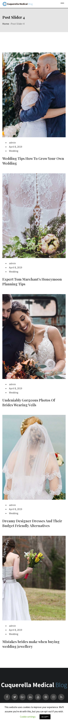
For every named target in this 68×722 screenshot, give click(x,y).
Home (5, 23)
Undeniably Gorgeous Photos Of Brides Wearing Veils (28, 402)
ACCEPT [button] (45, 716)
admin (12, 142)
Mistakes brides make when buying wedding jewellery (31, 644)
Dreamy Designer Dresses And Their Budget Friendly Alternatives (32, 523)
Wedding (13, 150)
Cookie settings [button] (28, 716)
